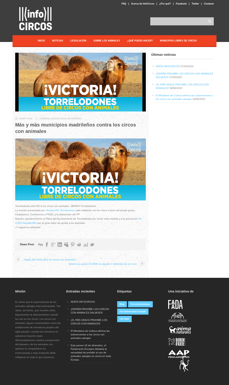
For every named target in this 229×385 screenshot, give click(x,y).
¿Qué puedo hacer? (140, 40)
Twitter (195, 3)
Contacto (209, 3)
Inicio (41, 40)
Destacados (59, 118)
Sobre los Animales (106, 40)
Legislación (78, 40)
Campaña (44, 118)
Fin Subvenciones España (133, 311)
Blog (122, 304)
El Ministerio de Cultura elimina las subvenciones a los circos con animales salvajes (90, 334)
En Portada (75, 118)
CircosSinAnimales (140, 304)
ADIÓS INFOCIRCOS (168, 66)
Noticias (57, 40)
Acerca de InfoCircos (142, 3)
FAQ (123, 3)
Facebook (181, 3)
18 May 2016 (25, 118)
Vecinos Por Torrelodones (60, 210)
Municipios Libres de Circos (178, 40)
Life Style (124, 319)
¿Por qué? (165, 3)
